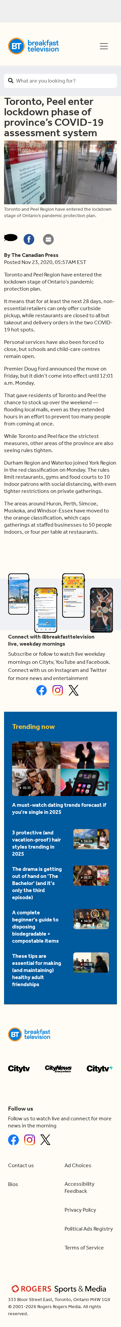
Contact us (21, 1165)
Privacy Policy (80, 1210)
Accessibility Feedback (79, 1187)
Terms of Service (84, 1247)
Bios (13, 1184)
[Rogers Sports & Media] (60, 1288)
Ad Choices (78, 1165)
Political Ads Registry (89, 1229)
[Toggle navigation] (104, 46)
